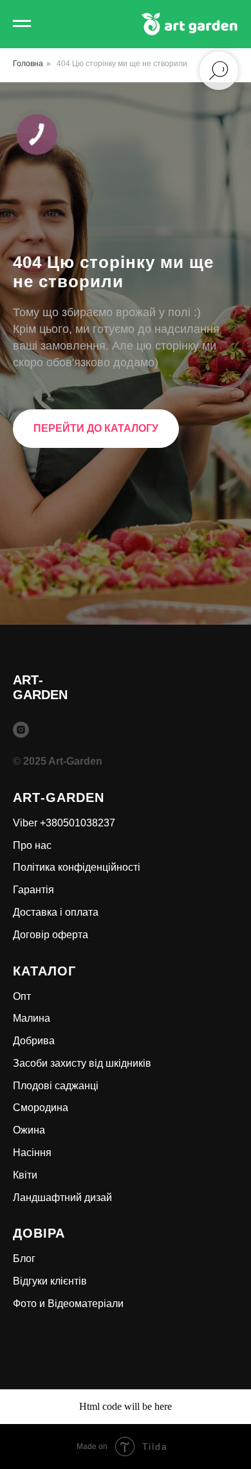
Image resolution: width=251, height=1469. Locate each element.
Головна (28, 63)
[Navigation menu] (22, 24)
